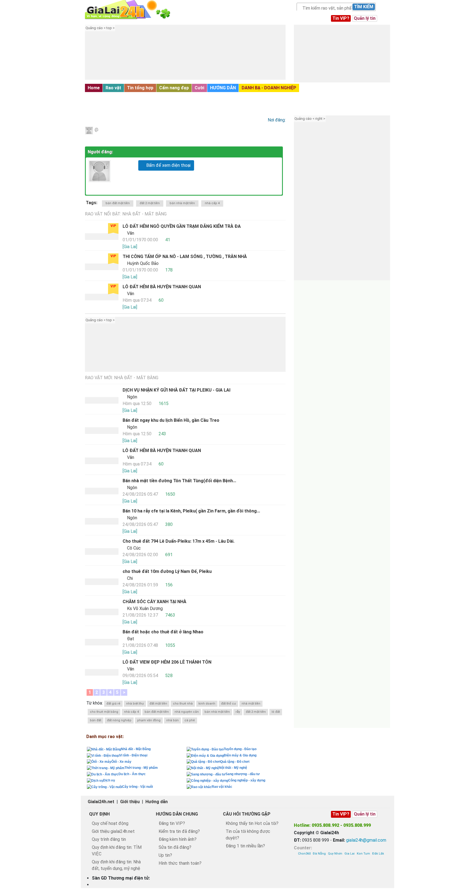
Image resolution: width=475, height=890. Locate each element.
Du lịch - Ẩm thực (132, 774)
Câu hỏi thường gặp (246, 814)
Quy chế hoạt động (110, 823)
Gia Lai (349, 853)
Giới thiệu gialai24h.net (113, 831)
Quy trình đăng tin (109, 839)
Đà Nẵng (319, 853)
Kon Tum (363, 853)
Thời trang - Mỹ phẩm (141, 768)
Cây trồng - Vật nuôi (137, 787)
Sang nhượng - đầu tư (242, 774)
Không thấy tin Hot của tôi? (252, 823)
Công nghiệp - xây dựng (246, 780)
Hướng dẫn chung (177, 814)
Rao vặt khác (222, 787)
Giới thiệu (130, 801)
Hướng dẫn (156, 801)
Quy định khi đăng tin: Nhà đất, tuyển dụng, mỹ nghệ (116, 865)
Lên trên (466, 873)
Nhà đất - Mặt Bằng (109, 96)
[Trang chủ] (133, 9)
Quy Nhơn (335, 853)
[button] (192, 56)
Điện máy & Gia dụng (240, 755)
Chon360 (304, 853)
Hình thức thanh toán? (180, 863)
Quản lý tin (364, 18)
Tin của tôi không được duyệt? (248, 835)
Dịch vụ (109, 780)
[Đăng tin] (452, 873)
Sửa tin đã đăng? (175, 847)
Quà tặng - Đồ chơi (234, 762)
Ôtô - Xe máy (121, 762)
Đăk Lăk (378, 853)
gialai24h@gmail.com (366, 840)
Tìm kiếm (363, 6)
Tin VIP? (340, 18)
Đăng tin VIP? (172, 823)
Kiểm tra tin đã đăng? (179, 831)
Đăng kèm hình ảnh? (178, 839)
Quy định (99, 814)
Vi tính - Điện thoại (133, 755)
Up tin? (165, 855)
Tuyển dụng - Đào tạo (240, 749)
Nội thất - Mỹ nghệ (233, 768)
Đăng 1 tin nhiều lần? (245, 846)
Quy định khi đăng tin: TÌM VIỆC (117, 850)
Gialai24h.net (101, 801)
